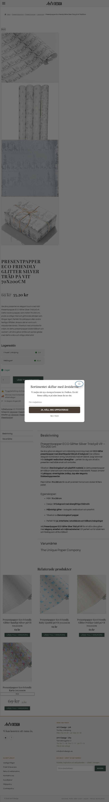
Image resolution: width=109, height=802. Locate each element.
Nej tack (54, 416)
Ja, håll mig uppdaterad (54, 410)
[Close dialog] (79, 384)
